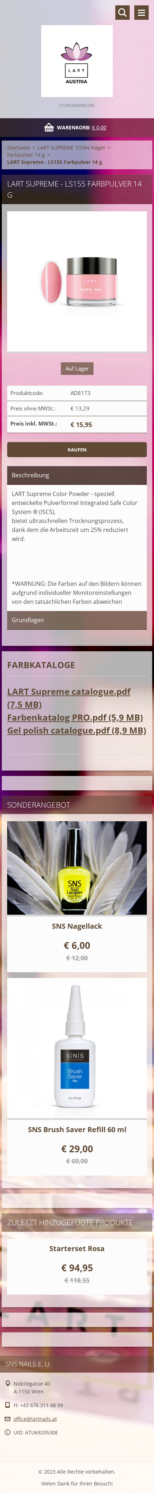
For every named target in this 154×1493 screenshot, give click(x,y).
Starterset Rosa (77, 1248)
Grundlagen (28, 620)
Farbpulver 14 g (26, 154)
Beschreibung (30, 475)
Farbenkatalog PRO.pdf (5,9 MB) (75, 717)
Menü (141, 12)
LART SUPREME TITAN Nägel (71, 147)
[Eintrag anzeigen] (77, 869)
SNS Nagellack (77, 926)
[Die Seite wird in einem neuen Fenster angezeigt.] (77, 282)
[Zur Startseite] (77, 50)
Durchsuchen (122, 12)
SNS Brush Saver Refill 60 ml (77, 1129)
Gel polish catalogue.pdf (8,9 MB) (76, 730)
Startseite (18, 147)
